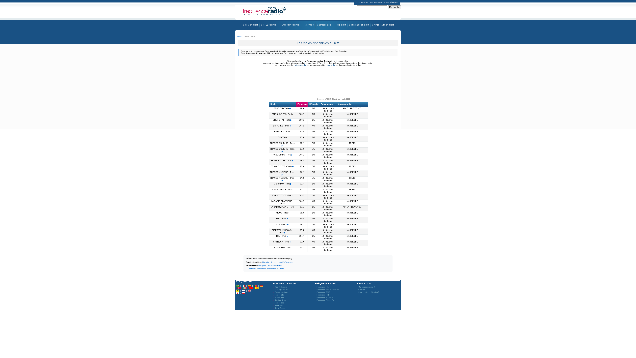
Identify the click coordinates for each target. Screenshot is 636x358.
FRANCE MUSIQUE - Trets (282, 172)
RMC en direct (280, 300)
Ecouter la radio (284, 283)
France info (279, 295)
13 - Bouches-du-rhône (327, 109)
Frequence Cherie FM (325, 300)
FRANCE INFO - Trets (281, 155)
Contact (361, 290)
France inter (279, 297)
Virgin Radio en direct (384, 25)
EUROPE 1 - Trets (281, 126)
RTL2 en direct (269, 25)
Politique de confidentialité (368, 292)
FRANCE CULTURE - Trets (282, 143)
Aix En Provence (286, 262)
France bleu (279, 303)
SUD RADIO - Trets (282, 247)
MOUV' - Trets (282, 213)
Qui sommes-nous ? (366, 287)
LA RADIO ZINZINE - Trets (282, 207)
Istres (279, 266)
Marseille (265, 262)
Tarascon (272, 266)
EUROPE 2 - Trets (282, 131)
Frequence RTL (323, 295)
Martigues (262, 266)
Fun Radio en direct (360, 25)
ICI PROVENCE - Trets (282, 189)
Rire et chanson (281, 287)
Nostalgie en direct (282, 290)
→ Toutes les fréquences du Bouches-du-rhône (265, 269)
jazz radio (331, 65)
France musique (281, 292)
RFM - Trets (281, 224)
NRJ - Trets (281, 218)
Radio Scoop (280, 308)
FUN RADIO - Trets (281, 184)
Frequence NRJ (323, 287)
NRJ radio (309, 25)
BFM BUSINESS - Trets (282, 114)
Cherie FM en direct (290, 25)
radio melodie (300, 65)
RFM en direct (251, 25)
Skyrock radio (325, 25)
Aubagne (274, 262)
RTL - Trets (281, 236)
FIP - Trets (282, 137)
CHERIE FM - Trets (281, 120)
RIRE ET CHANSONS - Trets (282, 231)
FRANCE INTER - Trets (281, 160)
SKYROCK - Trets (281, 242)
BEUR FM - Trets (281, 108)
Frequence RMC (323, 292)
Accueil (239, 37)
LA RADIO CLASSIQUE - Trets (282, 202)
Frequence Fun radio (325, 297)
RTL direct (341, 25)
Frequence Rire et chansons (328, 290)
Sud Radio (279, 305)
